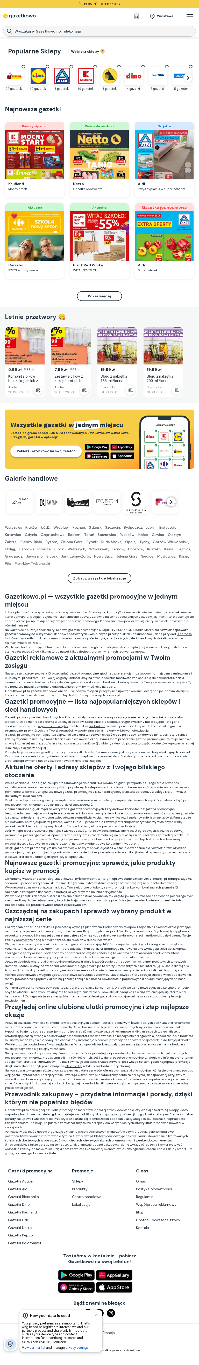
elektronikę (73, 1066)
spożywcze (24, 940)
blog (139, 1114)
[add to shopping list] (38, 390)
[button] (189, 16)
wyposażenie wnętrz (53, 726)
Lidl (7, 638)
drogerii (53, 857)
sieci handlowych (48, 717)
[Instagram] (111, 1313)
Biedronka (184, 634)
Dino (14, 638)
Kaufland (31, 638)
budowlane (97, 726)
